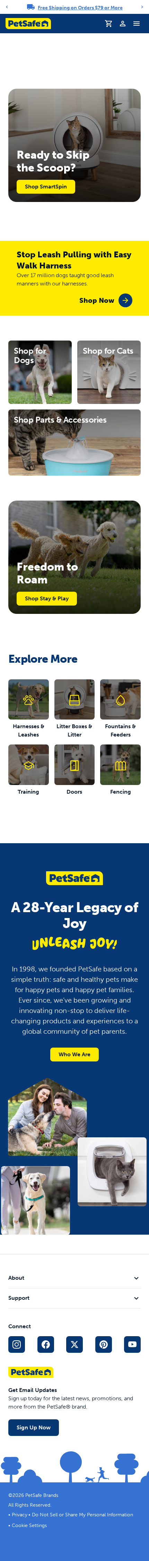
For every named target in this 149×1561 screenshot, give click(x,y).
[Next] (142, 7)
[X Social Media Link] (74, 1344)
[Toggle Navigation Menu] (136, 23)
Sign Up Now (34, 1427)
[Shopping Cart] (109, 23)
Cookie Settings (29, 1525)
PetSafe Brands (41, 1495)
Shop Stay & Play (47, 598)
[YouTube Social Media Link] (132, 1344)
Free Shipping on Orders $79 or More (80, 8)
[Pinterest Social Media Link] (103, 1344)
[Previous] (7, 7)
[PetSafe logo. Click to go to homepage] (28, 23)
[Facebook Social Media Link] (45, 1344)
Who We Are (74, 1054)
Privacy (19, 1515)
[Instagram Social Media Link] (16, 1344)
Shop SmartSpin (46, 186)
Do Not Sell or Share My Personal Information (82, 1515)
